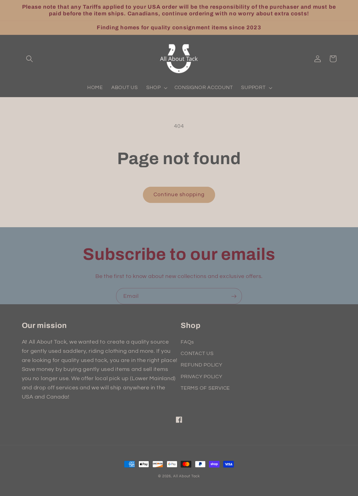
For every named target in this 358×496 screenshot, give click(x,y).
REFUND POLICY (201, 365)
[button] (29, 58)
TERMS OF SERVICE (205, 388)
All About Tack (186, 476)
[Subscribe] (234, 296)
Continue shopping (179, 194)
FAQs (187, 342)
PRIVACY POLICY (201, 376)
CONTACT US (197, 353)
